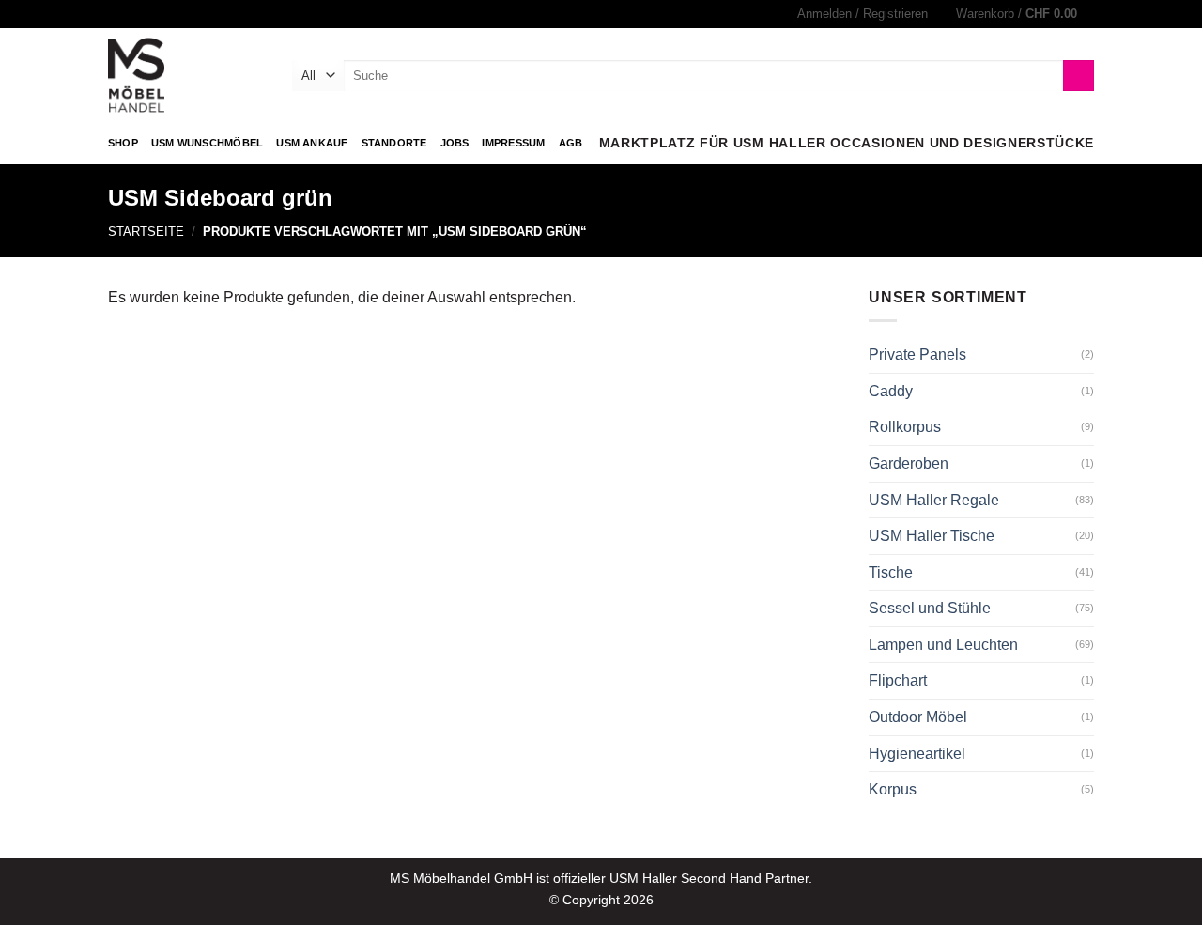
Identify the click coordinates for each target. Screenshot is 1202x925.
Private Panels (917, 354)
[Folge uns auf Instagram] (117, 14)
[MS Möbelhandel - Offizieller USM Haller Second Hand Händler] (186, 75)
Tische (891, 572)
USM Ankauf (311, 142)
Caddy (891, 391)
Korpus (893, 789)
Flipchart (898, 680)
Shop (123, 142)
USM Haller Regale (934, 500)
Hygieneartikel (917, 754)
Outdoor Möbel (918, 717)
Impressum (513, 142)
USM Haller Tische (931, 536)
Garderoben (908, 463)
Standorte (394, 142)
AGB (571, 142)
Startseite (146, 231)
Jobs (455, 142)
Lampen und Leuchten (943, 645)
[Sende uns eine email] (135, 14)
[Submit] (1078, 76)
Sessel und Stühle (930, 608)
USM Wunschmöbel (207, 142)
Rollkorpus (905, 427)
